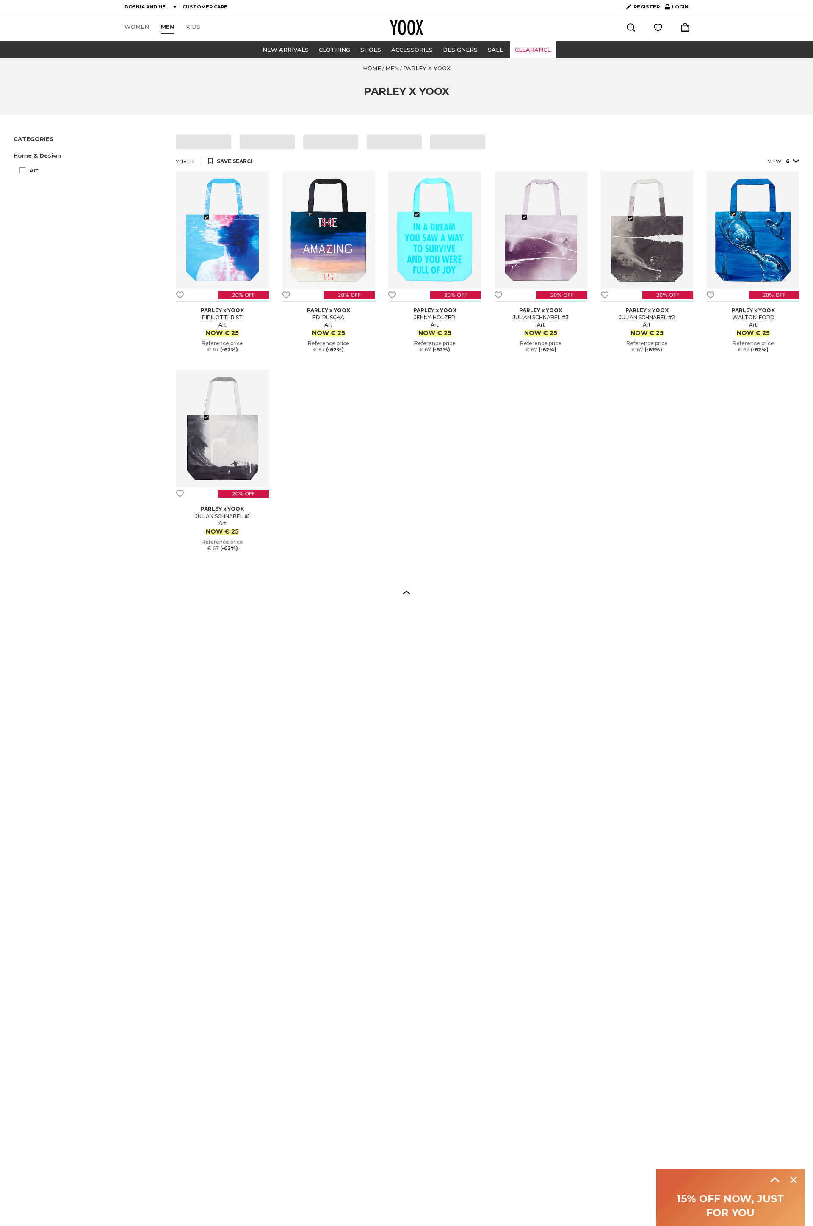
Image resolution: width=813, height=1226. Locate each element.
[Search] (630, 27)
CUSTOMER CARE (205, 7)
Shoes (370, 49)
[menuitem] (136, 27)
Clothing (334, 49)
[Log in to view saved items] (658, 27)
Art (34, 170)
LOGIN (677, 8)
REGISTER (646, 7)
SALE (495, 49)
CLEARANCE (533, 49)
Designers (460, 49)
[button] (90, 155)
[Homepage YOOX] (406, 27)
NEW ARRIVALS (286, 49)
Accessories (412, 49)
